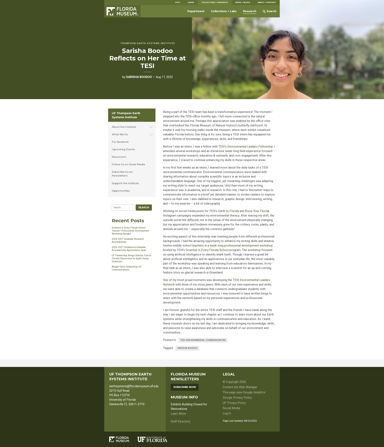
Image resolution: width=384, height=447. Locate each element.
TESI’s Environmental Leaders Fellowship (245, 146)
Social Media (231, 408)
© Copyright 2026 (234, 382)
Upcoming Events (123, 149)
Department (195, 11)
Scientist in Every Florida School (207, 250)
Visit (177, 2)
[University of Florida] (156, 439)
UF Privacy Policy (234, 403)
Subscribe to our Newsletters (122, 173)
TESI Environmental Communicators (203, 340)
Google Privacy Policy (237, 397)
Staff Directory (180, 421)
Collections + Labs (224, 11)
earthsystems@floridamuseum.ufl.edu (134, 386)
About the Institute (124, 126)
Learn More (178, 413)
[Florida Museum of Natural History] (123, 439)
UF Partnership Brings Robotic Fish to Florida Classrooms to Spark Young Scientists (131, 258)
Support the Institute (125, 183)
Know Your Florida (257, 211)
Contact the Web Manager (240, 387)
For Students (120, 141)
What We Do (120, 134)
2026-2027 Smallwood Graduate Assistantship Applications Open (129, 249)
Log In (227, 413)
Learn (191, 2)
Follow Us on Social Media (128, 164)
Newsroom (119, 156)
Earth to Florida (228, 211)
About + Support (267, 2)
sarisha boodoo (187, 348)
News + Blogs (242, 2)
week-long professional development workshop (241, 245)
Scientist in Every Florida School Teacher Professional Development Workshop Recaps (130, 230)
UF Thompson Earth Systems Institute (126, 115)
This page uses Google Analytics (244, 392)
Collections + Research (215, 2)
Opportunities (121, 190)
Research (249, 11)
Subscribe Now (184, 387)
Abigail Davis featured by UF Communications (127, 268)
